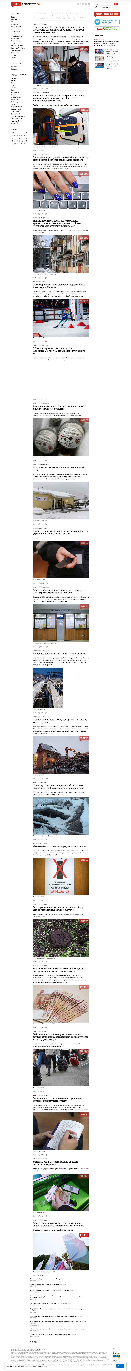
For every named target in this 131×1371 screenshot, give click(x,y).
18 (17, 141)
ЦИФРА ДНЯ (58, 17)
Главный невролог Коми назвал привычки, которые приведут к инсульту (57, 1099)
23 (12, 143)
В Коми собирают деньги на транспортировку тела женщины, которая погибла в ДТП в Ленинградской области (59, 98)
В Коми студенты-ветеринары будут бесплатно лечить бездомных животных (54, 1329)
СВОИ (52, 18)
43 (36, 88)
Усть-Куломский (16, 111)
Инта (12, 90)
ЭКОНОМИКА (43, 13)
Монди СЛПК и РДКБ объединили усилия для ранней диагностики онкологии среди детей (58, 1309)
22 (26, 141)
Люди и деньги (16, 55)
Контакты (14, 66)
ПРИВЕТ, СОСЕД (49, 15)
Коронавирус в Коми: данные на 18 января (43, 1303)
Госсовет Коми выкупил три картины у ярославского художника (49, 1290)
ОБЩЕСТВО (50, 13)
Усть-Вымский (15, 114)
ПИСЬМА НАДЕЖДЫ (38, 18)
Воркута (13, 83)
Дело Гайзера (15, 31)
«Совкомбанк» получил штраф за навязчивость (59, 846)
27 (22, 143)
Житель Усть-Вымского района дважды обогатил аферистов (55, 1163)
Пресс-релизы (16, 26)
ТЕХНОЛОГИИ (37, 15)
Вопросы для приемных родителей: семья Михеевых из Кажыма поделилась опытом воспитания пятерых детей (107, 43)
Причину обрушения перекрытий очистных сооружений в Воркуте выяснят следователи (58, 786)
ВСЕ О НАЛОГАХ (84, 15)
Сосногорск (15, 92)
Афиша (13, 58)
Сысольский (15, 121)
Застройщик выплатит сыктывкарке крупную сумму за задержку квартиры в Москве (59, 969)
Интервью (14, 19)
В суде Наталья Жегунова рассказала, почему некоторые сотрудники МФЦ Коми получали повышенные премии (58, 30)
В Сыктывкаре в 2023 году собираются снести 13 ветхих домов (60, 721)
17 (14, 141)
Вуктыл (13, 95)
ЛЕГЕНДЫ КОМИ (64, 18)
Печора (13, 80)
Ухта (12, 85)
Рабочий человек (17, 46)
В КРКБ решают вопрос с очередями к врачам (44, 1284)
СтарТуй (57, 18)
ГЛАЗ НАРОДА (65, 15)
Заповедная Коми (17, 50)
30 (12, 145)
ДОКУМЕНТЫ (57, 15)
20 (22, 141)
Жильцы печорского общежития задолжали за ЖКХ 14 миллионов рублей (59, 407)
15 (26, 140)
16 (12, 141)
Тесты (13, 43)
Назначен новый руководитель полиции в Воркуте (45, 1279)
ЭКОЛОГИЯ (57, 13)
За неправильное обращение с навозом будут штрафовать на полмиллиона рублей (59, 908)
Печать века (15, 53)
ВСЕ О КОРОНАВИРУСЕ (39, 17)
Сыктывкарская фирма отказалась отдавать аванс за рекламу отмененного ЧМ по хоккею (58, 1224)
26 (19, 143)
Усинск (13, 87)
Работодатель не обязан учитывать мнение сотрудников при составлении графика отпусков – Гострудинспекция (61, 1037)
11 (17, 140)
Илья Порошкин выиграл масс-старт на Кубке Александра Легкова (59, 286)
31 (14, 145)
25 (17, 143)
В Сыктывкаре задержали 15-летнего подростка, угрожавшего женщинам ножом (60, 532)
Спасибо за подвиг (17, 36)
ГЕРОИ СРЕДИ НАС (73, 18)
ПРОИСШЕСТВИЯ (80, 13)
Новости (14, 17)
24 (15, 143)
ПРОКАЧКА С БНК (50, 17)
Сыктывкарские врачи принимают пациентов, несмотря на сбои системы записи (59, 591)
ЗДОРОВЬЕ (47, 18)
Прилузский (15, 99)
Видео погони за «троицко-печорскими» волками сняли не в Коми (50, 1334)
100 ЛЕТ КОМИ (73, 17)
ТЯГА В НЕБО (66, 17)
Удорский (14, 104)
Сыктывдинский (16, 97)
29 (26, 143)
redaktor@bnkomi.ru (39, 1349)
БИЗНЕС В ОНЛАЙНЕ (74, 15)
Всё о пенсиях (15, 41)
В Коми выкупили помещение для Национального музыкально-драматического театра (59, 351)
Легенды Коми (16, 29)
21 (24, 141)
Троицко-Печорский (18, 116)
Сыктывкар (14, 78)
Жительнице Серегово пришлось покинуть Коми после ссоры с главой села (53, 1316)
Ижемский (14, 123)
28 (24, 143)
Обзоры (13, 22)
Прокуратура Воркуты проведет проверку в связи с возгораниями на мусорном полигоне (58, 1321)
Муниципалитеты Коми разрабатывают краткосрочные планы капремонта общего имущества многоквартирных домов (57, 223)
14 (24, 140)
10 (14, 140)
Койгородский (15, 102)
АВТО (43, 15)
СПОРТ (67, 13)
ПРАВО (62, 13)
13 (22, 140)
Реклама (14, 69)
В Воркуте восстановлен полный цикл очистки (59, 653)
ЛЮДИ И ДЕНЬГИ (82, 17)
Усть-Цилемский (16, 119)
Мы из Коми (15, 38)
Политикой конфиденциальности (22, 1366)
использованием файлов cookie (39, 1366)
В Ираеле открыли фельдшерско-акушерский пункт (59, 468)
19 (19, 141)
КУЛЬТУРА (72, 13)
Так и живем (15, 34)
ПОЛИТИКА (36, 13)
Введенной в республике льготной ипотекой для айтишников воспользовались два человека (60, 158)
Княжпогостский (16, 107)
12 (19, 140)
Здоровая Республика (18, 48)
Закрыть (120, 1366)
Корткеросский (16, 109)
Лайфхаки (14, 24)
